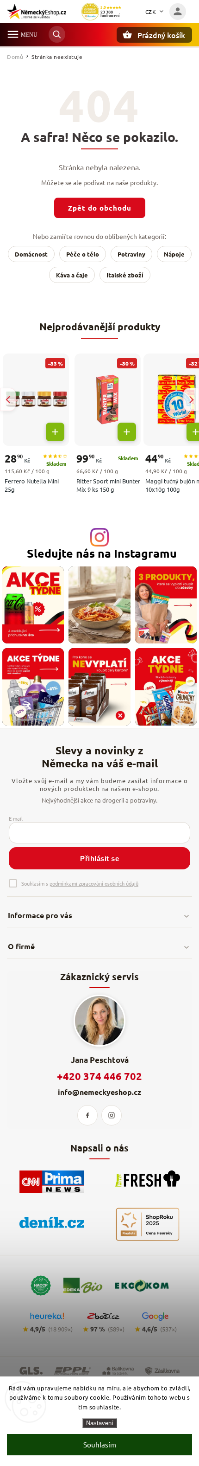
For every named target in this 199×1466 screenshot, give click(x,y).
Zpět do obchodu (99, 207)
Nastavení (99, 1423)
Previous (8, 399)
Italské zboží (124, 275)
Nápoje (174, 254)
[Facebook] (87, 1115)
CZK (150, 11)
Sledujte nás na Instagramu (102, 553)
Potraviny (131, 254)
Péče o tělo (82, 254)
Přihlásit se (99, 858)
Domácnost (31, 254)
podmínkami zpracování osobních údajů (94, 883)
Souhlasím (99, 1444)
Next (191, 399)
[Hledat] (57, 34)
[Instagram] (111, 1115)
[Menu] (13, 34)
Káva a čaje (72, 275)
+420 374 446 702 (99, 1076)
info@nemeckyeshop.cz (99, 1092)
